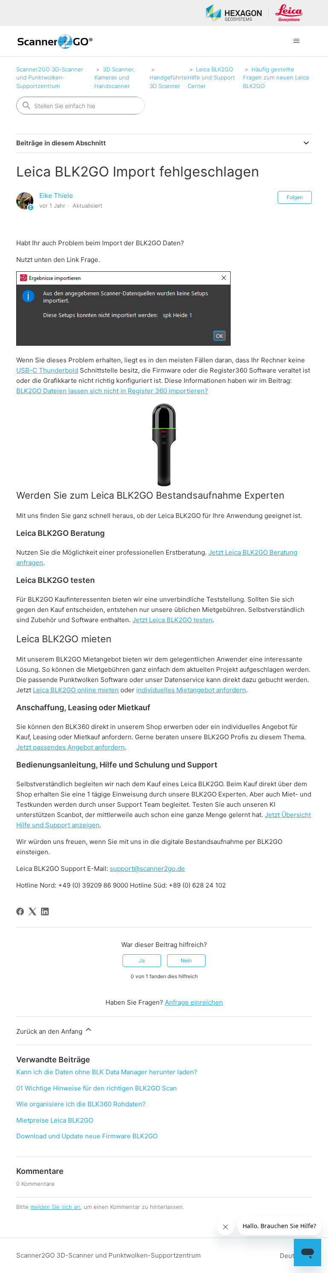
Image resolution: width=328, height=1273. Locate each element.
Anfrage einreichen (194, 1002)
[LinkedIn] (45, 911)
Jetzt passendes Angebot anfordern (70, 747)
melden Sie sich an (55, 1206)
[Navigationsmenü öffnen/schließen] (296, 41)
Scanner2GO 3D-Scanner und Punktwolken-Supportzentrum (49, 77)
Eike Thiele (56, 195)
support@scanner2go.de (147, 868)
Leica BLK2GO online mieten (76, 690)
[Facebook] (20, 911)
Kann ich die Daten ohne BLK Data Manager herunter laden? (106, 1072)
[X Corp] (32, 911)
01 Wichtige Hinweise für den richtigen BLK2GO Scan (96, 1088)
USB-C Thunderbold (47, 370)
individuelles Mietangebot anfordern (191, 690)
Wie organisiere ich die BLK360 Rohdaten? (81, 1104)
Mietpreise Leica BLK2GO (54, 1120)
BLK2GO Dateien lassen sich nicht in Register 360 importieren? (112, 391)
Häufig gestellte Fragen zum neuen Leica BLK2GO (276, 77)
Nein (186, 960)
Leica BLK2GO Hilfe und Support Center (211, 77)
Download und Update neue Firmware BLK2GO (87, 1136)
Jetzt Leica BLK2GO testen (172, 620)
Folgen (295, 197)
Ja (142, 960)
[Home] (54, 41)
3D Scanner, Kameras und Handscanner (114, 77)
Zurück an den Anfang (50, 1031)
